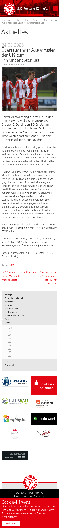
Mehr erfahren (9, 517)
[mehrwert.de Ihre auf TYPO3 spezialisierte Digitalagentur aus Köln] (44, 419)
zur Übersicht (29, 272)
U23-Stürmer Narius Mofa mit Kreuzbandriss (10, 276)
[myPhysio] (15, 419)
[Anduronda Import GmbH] (44, 434)
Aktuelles (37, 20)
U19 (12, 265)
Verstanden (11, 523)
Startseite (6, 20)
